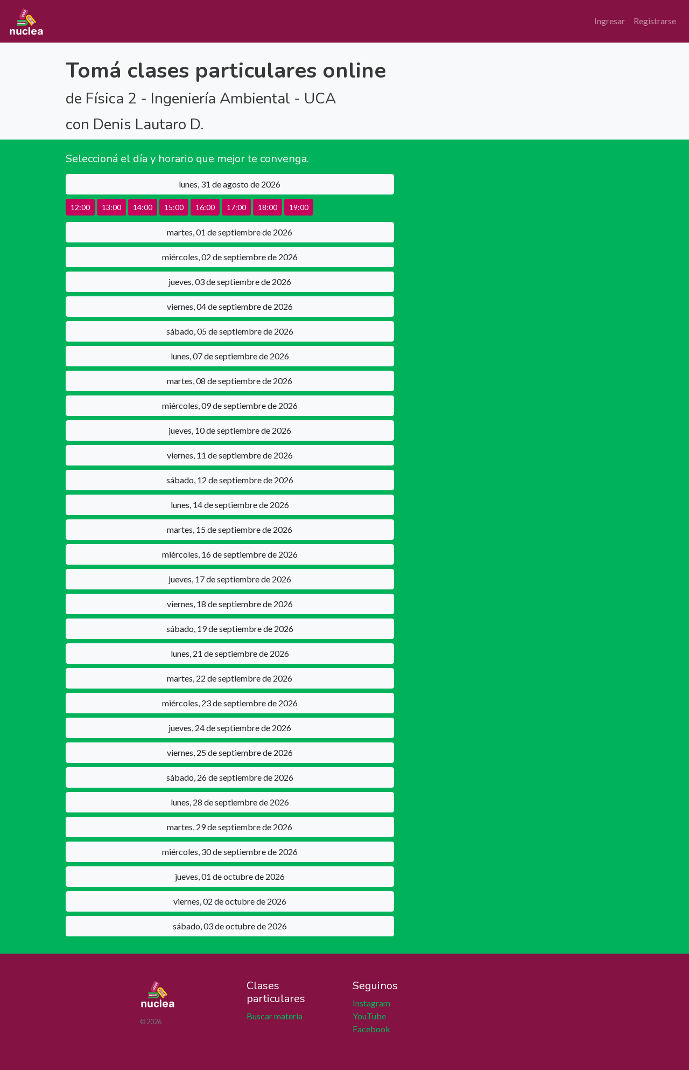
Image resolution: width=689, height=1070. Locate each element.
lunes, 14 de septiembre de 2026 (230, 504)
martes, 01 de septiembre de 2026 (229, 232)
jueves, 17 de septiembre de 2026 (229, 579)
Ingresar (609, 21)
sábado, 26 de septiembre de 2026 (229, 777)
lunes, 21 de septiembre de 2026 (230, 653)
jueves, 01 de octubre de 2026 (230, 876)
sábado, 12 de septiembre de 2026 (229, 480)
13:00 (111, 207)
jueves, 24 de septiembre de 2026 (229, 727)
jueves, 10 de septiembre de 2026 (229, 430)
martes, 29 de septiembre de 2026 (229, 827)
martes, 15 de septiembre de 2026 (229, 529)
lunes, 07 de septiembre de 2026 (230, 356)
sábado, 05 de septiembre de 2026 (229, 331)
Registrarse (655, 21)
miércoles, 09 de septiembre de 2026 (230, 405)
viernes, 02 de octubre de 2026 (229, 901)
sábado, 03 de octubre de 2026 (230, 926)
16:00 (205, 207)
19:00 (298, 207)
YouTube (369, 1016)
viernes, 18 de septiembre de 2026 (230, 604)
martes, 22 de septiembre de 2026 (229, 678)
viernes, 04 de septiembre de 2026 (230, 306)
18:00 (267, 207)
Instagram (371, 1003)
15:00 (174, 207)
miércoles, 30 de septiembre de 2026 (230, 851)
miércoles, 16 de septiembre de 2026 (230, 554)
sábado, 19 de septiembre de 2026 (229, 628)
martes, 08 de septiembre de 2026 (229, 381)
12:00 (80, 207)
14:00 (142, 207)
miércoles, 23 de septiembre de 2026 (230, 703)
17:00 (236, 207)
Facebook (371, 1029)
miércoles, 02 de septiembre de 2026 (230, 257)
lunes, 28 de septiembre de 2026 (230, 802)
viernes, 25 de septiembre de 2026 (230, 752)
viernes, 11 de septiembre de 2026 (230, 455)
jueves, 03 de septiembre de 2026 (229, 281)
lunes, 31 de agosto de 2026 (229, 184)
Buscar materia (275, 1016)
